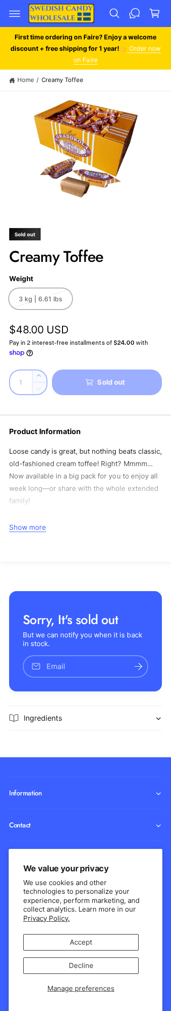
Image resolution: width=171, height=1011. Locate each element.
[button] (15, 13)
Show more (27, 527)
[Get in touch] (134, 13)
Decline (81, 965)
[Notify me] (138, 666)
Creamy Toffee (62, 79)
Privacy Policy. (46, 918)
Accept (81, 942)
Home (25, 79)
